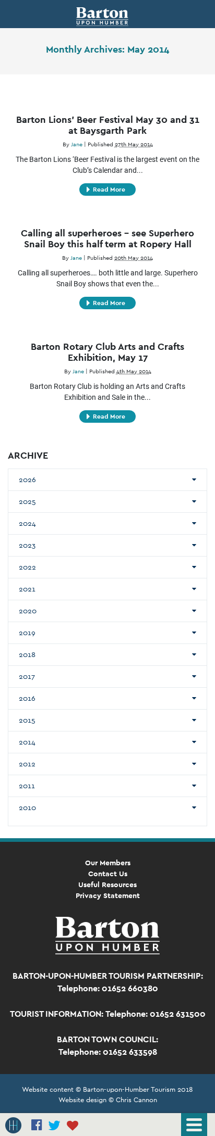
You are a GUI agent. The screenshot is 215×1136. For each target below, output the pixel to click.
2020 (28, 610)
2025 (27, 501)
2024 (27, 523)
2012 (27, 763)
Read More (109, 189)
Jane (76, 144)
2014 (27, 742)
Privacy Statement (108, 895)
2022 (27, 567)
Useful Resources (107, 884)
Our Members (107, 862)
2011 (27, 785)
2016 (27, 698)
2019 (27, 632)
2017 (27, 676)
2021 (27, 589)
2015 (27, 720)
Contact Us (107, 873)
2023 (27, 545)
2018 (27, 654)
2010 (27, 807)
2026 (27, 479)
